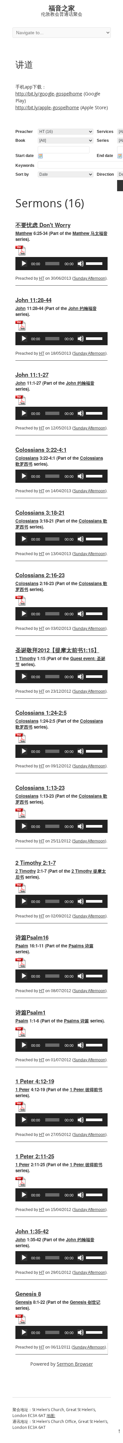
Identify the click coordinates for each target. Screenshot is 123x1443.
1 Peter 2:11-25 (34, 1156)
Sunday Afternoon (89, 278)
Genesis (23, 1302)
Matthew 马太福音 (90, 233)
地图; (51, 1415)
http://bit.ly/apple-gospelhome (47, 107)
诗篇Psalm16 (32, 937)
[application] (61, 263)
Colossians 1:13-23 (40, 787)
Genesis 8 (28, 1294)
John (20, 308)
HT (41, 278)
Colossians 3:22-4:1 (41, 449)
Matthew (23, 233)
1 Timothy (25, 658)
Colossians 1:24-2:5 (41, 712)
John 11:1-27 (32, 374)
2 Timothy (25, 871)
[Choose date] (40, 156)
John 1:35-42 (32, 1231)
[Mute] (80, 263)
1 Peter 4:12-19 (34, 1081)
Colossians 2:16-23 (40, 575)
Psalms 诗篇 (81, 945)
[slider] (95, 263)
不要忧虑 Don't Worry (43, 225)
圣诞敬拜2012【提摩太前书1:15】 (57, 650)
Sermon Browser (75, 1364)
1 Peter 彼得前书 (86, 1089)
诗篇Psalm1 (30, 1012)
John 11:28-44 (33, 300)
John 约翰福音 (82, 308)
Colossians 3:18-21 (40, 512)
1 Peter (22, 1089)
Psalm (21, 945)
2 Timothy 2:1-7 (35, 862)
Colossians (26, 458)
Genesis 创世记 (85, 1302)
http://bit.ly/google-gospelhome (48, 93)
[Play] (24, 263)
